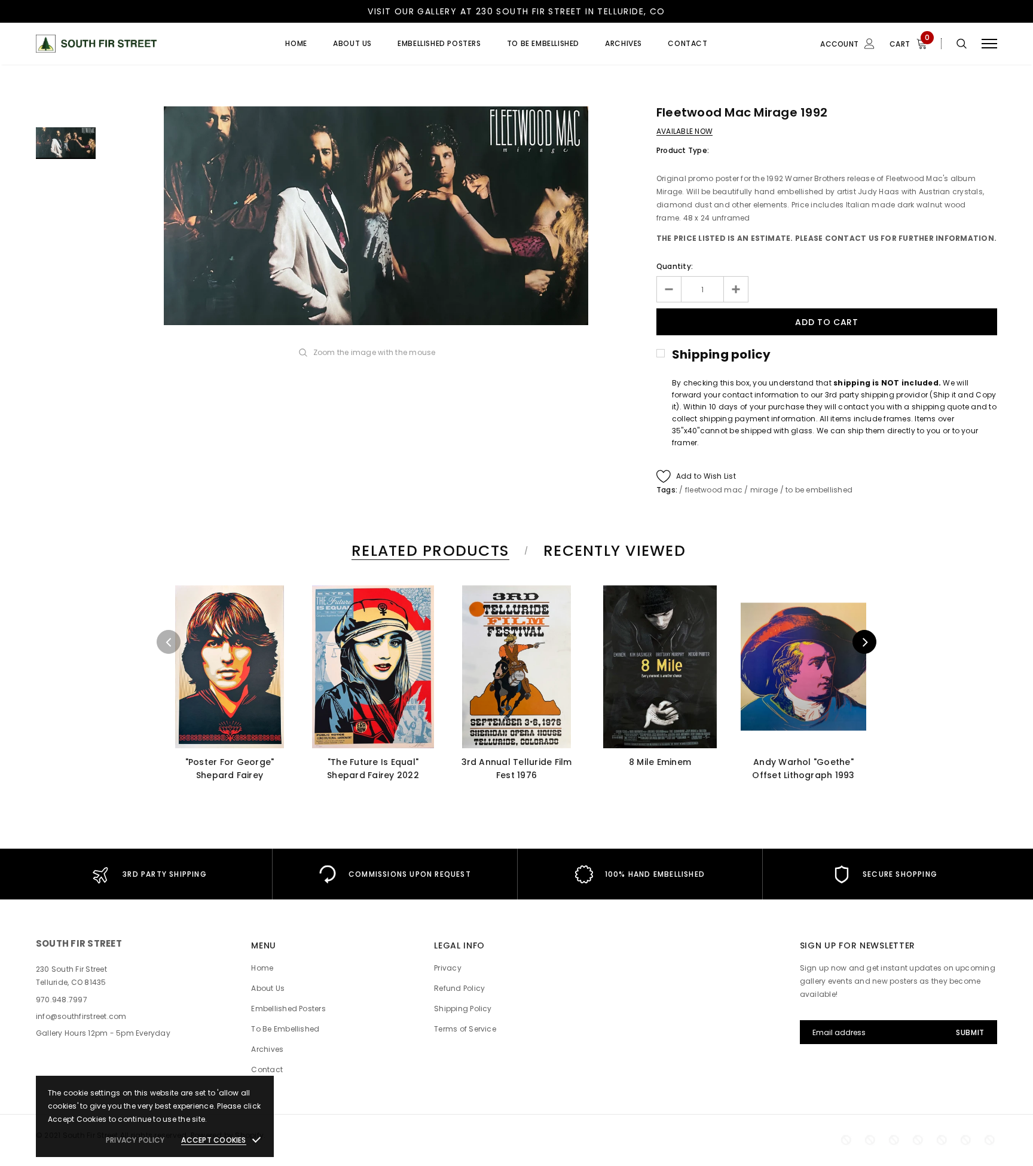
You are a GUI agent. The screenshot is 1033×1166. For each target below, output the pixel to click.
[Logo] (127, 44)
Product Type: (682, 150)
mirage (764, 490)
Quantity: (674, 266)
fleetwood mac (713, 490)
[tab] (428, 550)
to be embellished (819, 490)
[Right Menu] (989, 44)
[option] (376, 215)
